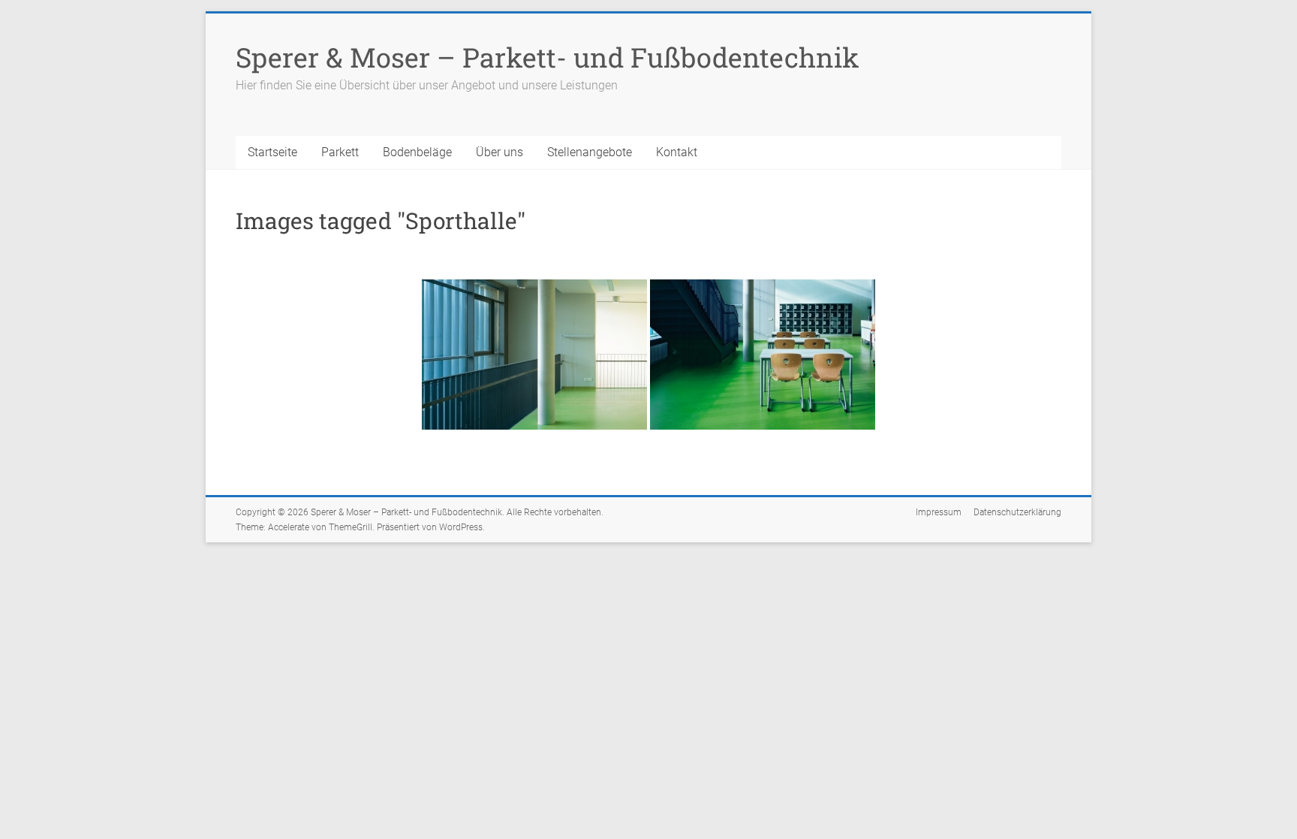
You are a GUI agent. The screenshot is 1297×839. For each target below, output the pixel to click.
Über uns (499, 152)
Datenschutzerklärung (1017, 512)
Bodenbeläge (417, 152)
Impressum (938, 512)
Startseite (272, 152)
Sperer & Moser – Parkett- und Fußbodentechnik (547, 57)
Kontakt (676, 152)
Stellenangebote (589, 152)
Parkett (340, 152)
